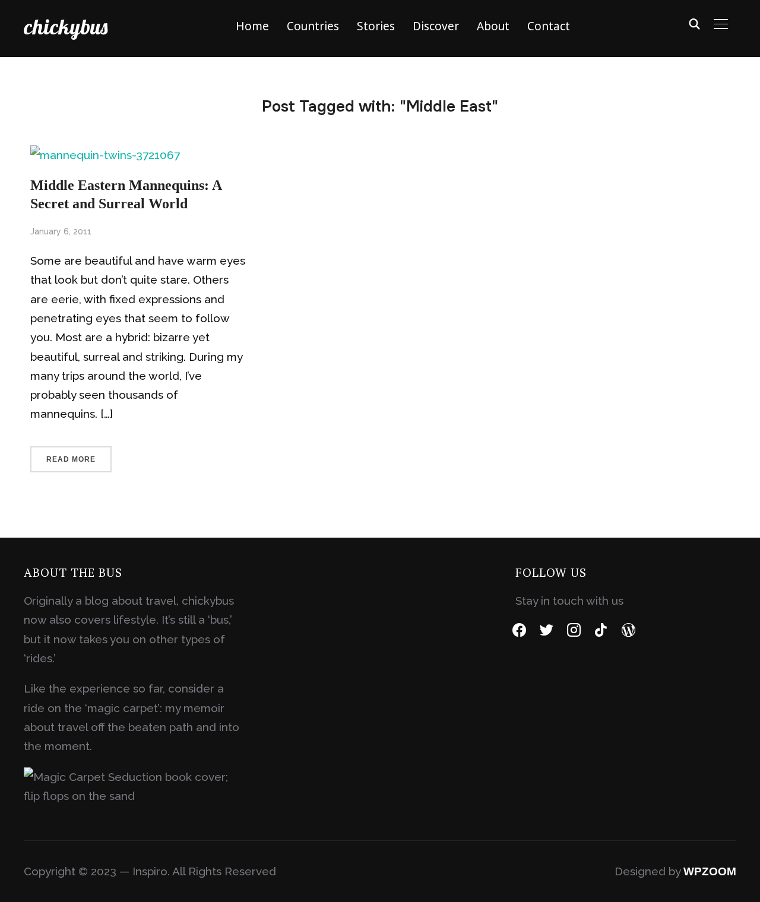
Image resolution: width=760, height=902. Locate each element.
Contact (548, 26)
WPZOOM (709, 871)
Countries (313, 26)
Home (252, 26)
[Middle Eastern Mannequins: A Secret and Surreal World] (105, 154)
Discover (436, 26)
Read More (71, 459)
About (493, 26)
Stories (376, 26)
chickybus (65, 26)
